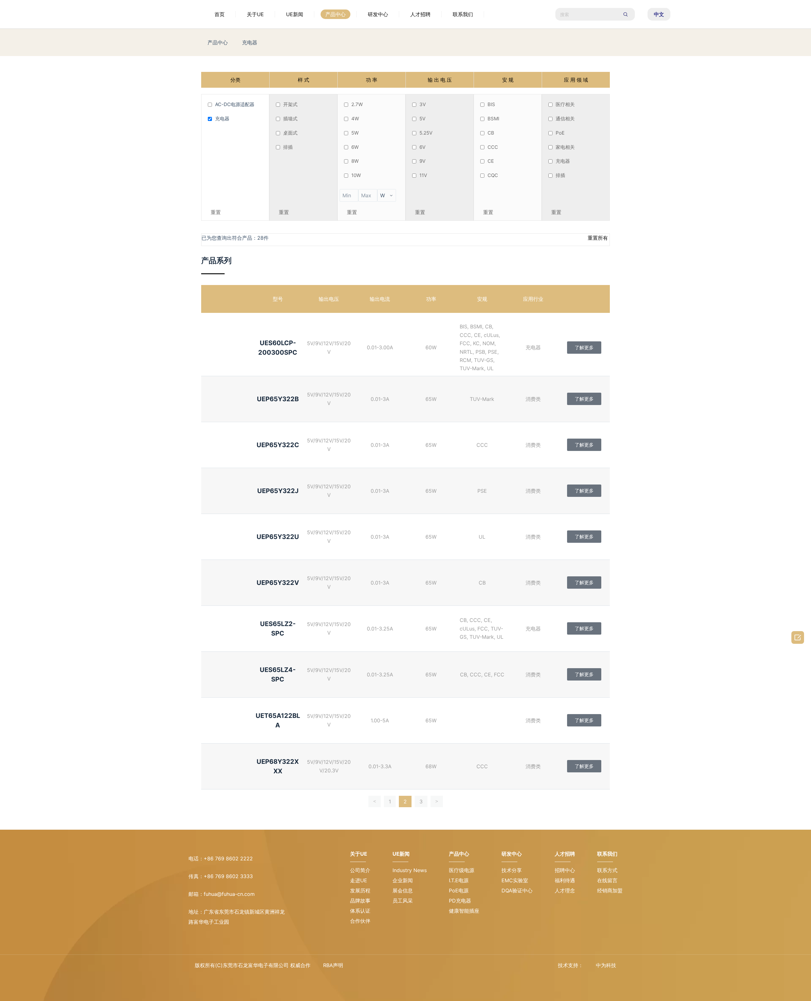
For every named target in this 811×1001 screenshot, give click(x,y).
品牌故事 (360, 900)
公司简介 (360, 870)
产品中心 (335, 14)
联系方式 (607, 870)
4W (355, 119)
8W (355, 161)
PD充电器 (452, 900)
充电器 (249, 42)
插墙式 (290, 119)
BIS (491, 104)
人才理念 (562, 890)
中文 (659, 14)
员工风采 (405, 890)
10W (356, 175)
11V (423, 175)
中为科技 (606, 965)
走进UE (358, 880)
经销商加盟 (610, 890)
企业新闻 (405, 870)
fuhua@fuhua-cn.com (229, 894)
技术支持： (570, 965)
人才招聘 (420, 14)
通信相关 (565, 119)
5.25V (425, 133)
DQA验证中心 (511, 890)
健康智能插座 (456, 911)
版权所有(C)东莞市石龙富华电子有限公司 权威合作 (252, 965)
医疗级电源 (453, 870)
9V (422, 161)
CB (491, 133)
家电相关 (565, 147)
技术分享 (506, 870)
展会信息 (405, 880)
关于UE (255, 14)
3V (422, 104)
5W (355, 133)
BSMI (493, 119)
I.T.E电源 (450, 880)
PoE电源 (450, 890)
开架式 (290, 104)
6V (422, 147)
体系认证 (360, 911)
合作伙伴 (360, 921)
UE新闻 (294, 14)
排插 (288, 147)
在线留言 (607, 880)
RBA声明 (333, 965)
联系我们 (463, 14)
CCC (493, 147)
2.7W (357, 104)
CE (491, 161)
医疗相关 (565, 104)
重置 (216, 212)
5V (422, 119)
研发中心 (378, 14)
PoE (560, 133)
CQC (493, 175)
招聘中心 (562, 870)
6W (355, 147)
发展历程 (360, 890)
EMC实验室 (509, 880)
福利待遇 (562, 880)
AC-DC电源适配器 (234, 104)
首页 (219, 14)
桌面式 (290, 133)
